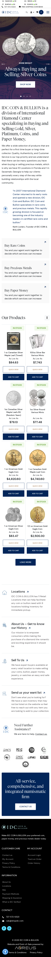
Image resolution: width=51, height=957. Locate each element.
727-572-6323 (10, 7)
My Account (7, 859)
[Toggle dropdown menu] (47, 318)
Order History (34, 863)
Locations (6, 886)
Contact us (7, 855)
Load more (25, 562)
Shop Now (25, 84)
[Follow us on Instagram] (9, 928)
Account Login (34, 855)
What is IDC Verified (11, 902)
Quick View (13, 369)
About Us (6, 882)
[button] (20, 96)
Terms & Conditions (11, 867)
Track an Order (35, 859)
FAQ (4, 890)
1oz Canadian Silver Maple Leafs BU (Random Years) (14, 412)
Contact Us (25, 806)
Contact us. (41, 734)
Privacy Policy (8, 863)
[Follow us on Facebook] (4, 928)
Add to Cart (13, 377)
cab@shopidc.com (15, 920)
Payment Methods (10, 894)
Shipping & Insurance (12, 898)
